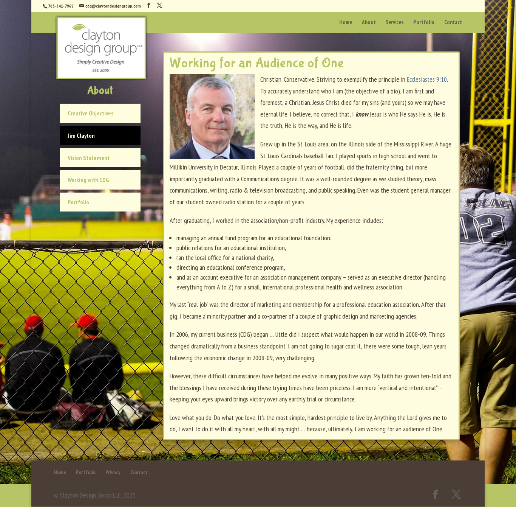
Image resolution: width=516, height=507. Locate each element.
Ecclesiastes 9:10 (427, 79)
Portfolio (78, 202)
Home (60, 472)
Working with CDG (88, 180)
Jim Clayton (81, 135)
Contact (139, 472)
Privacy (113, 472)
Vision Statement (89, 158)
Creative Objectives (90, 113)
